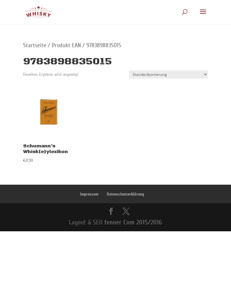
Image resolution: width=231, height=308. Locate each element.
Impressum (89, 194)
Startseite (34, 45)
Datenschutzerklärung (125, 194)
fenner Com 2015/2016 (133, 222)
